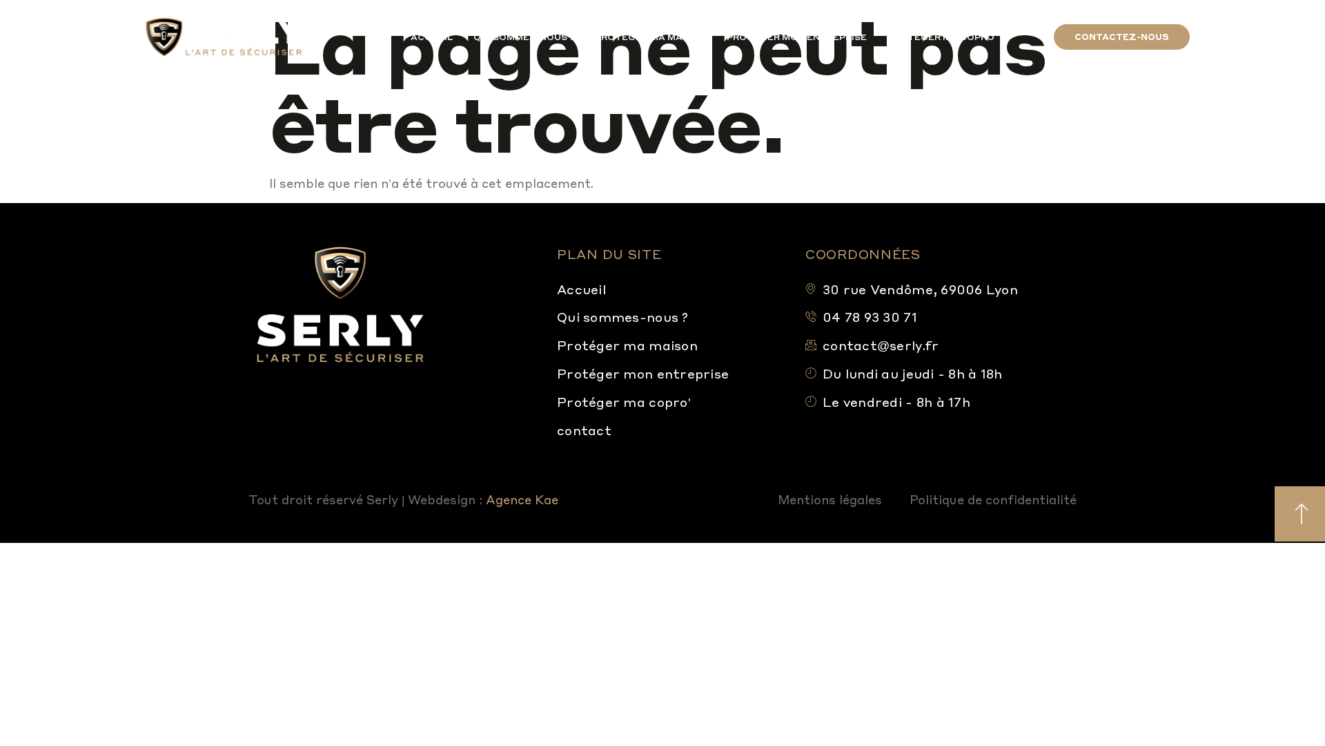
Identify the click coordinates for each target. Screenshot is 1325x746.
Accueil (432, 37)
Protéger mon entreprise (797, 37)
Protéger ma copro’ (942, 37)
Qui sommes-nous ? (523, 37)
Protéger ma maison (650, 37)
